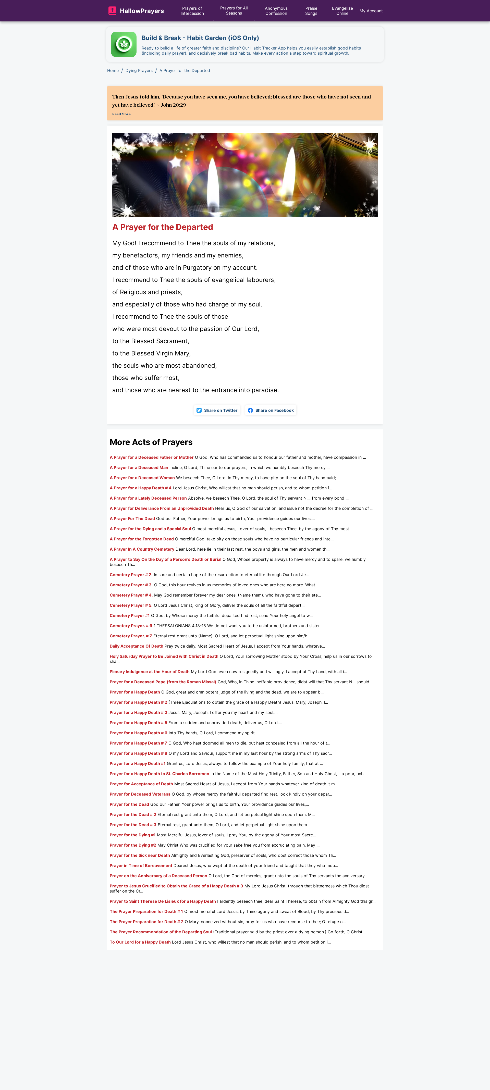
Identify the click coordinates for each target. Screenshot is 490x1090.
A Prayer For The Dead (132, 518)
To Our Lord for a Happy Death (140, 942)
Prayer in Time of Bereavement (141, 865)
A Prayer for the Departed (185, 70)
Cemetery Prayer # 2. (131, 574)
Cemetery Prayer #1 (130, 615)
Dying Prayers (139, 70)
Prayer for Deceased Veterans (140, 794)
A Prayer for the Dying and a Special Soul (150, 528)
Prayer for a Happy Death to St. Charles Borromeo (159, 773)
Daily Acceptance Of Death (136, 646)
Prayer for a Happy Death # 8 (138, 753)
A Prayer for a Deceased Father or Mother (152, 457)
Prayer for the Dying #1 (133, 834)
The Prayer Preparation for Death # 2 (146, 921)
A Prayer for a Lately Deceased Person (148, 498)
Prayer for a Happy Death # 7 (138, 743)
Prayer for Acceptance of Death (141, 783)
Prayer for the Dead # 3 (133, 824)
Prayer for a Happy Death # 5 (138, 722)
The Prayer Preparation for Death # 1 (146, 911)
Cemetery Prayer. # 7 (131, 635)
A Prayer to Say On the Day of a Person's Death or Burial (165, 559)
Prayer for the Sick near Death (140, 855)
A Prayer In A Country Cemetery (142, 549)
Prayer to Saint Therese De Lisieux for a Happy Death (163, 901)
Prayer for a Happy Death (135, 692)
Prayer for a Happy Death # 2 (138, 702)
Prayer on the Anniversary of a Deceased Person (158, 875)
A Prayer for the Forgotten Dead (142, 538)
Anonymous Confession (276, 11)
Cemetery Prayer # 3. (131, 584)
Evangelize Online (342, 11)
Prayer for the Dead (129, 804)
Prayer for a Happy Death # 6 (138, 732)
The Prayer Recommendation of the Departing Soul (161, 931)
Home (113, 70)
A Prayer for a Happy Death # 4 (141, 487)
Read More (121, 114)
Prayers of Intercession (192, 11)
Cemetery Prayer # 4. (131, 595)
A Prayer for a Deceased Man (139, 467)
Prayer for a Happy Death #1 (138, 763)
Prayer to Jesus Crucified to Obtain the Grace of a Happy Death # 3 (176, 885)
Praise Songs (311, 11)
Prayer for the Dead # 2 (133, 814)
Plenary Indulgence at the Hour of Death (150, 671)
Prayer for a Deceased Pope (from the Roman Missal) (163, 681)
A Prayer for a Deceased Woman (142, 477)
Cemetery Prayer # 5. (131, 605)
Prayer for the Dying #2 (133, 845)
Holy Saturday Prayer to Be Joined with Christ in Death (164, 656)
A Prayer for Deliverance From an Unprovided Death (162, 508)
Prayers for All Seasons (234, 10)
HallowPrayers (142, 11)
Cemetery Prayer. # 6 (131, 625)
